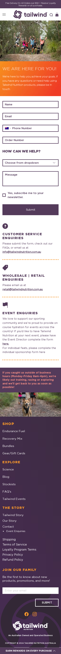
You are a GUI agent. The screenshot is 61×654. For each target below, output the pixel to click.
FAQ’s (6, 491)
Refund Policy (12, 559)
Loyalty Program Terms (19, 549)
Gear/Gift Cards (13, 453)
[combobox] (30, 162)
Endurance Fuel (13, 431)
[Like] (26, 613)
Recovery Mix (12, 438)
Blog (5, 476)
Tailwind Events (14, 498)
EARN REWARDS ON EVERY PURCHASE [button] (29, 650)
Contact (8, 526)
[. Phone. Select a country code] (8, 128)
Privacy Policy (12, 554)
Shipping (9, 539)
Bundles (8, 445)
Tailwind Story (13, 515)
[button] (51, 14)
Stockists (9, 484)
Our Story (9, 520)
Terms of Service (14, 544)
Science (8, 469)
